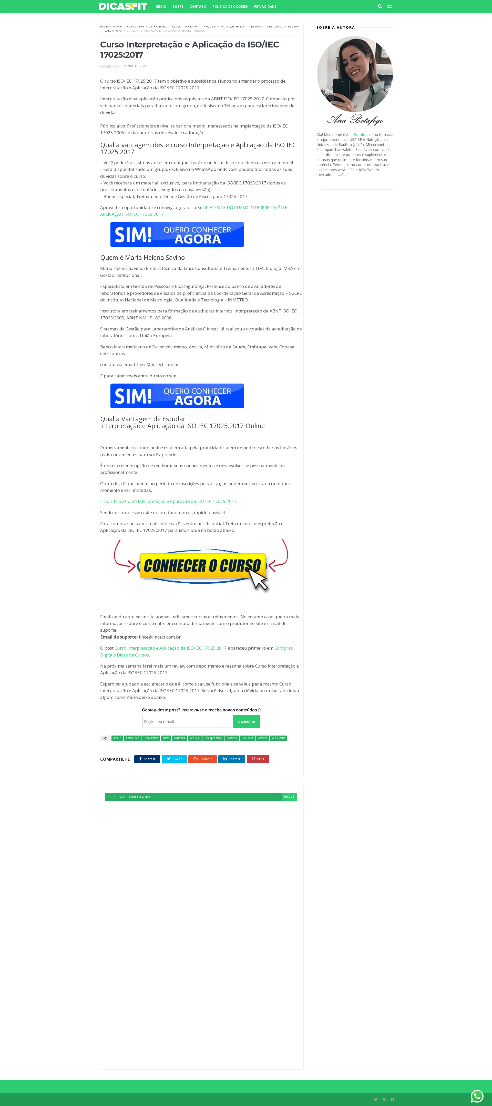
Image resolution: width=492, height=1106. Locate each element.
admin (117, 26)
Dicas (176, 26)
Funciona (192, 26)
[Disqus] (201, 865)
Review (293, 26)
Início (161, 6)
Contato (198, 6)
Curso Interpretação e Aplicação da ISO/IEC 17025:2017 (171, 648)
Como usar (135, 26)
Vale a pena (113, 30)
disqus (289, 796)
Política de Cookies (230, 6)
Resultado (275, 26)
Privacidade (265, 6)
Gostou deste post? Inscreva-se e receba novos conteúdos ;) (201, 710)
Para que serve (232, 26)
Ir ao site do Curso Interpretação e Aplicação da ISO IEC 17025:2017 (168, 501)
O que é (210, 26)
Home (104, 26)
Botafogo (362, 134)
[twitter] (375, 1099)
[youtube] (384, 1099)
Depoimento (158, 26)
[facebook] (392, 1099)
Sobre (178, 6)
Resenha (255, 26)
